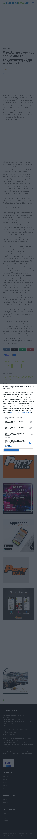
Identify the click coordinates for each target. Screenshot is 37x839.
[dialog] (18, 419)
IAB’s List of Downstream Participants (20, 412)
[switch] (30, 422)
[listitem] (18, 418)
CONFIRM (9, 450)
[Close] (33, 387)
